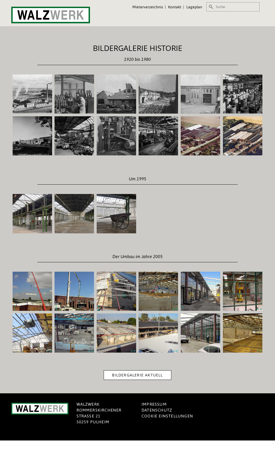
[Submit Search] (210, 7)
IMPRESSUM (154, 404)
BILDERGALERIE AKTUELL (137, 375)
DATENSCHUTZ (157, 410)
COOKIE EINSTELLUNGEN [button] (167, 416)
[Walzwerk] (50, 15)
